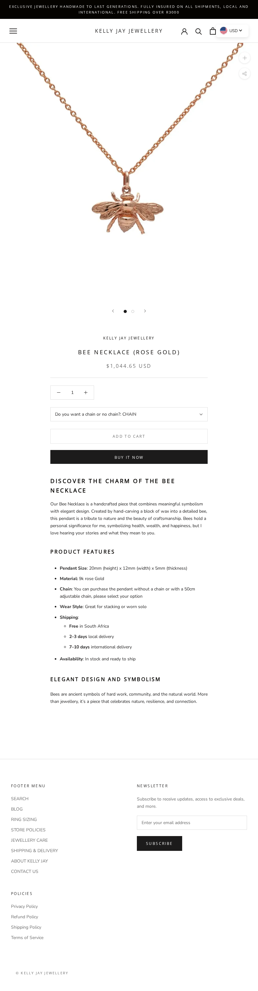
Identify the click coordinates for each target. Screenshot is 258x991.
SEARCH (20, 799)
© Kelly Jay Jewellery (42, 973)
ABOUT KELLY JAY (29, 861)
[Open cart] (213, 31)
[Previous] (113, 311)
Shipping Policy (26, 927)
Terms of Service (27, 938)
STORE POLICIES (28, 830)
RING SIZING (24, 820)
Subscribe (159, 843)
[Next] (145, 311)
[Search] (198, 31)
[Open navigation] (13, 31)
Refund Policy (24, 917)
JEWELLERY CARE (29, 840)
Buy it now (129, 457)
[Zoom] (244, 57)
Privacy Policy (24, 906)
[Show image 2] (132, 311)
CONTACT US (24, 871)
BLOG (17, 809)
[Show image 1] (125, 311)
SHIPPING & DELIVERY (34, 851)
